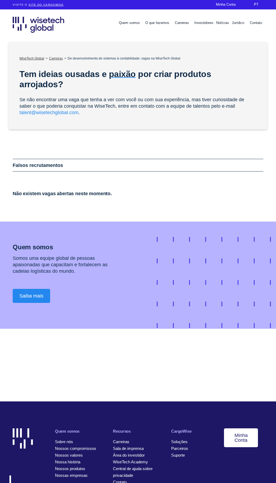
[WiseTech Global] (38, 24)
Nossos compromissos (75, 448)
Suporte (178, 455)
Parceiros (179, 448)
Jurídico (238, 23)
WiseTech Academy (130, 462)
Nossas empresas (71, 475)
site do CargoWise (46, 4)
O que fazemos (157, 23)
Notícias (222, 23)
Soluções (179, 441)
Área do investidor (129, 455)
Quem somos (130, 23)
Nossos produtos (70, 468)
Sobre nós (64, 441)
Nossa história (67, 462)
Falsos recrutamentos (38, 165)
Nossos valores (69, 455)
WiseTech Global (31, 58)
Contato (256, 23)
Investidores (203, 23)
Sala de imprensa (128, 448)
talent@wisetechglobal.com (48, 112)
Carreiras (182, 23)
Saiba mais (31, 296)
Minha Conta (241, 438)
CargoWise (181, 431)
